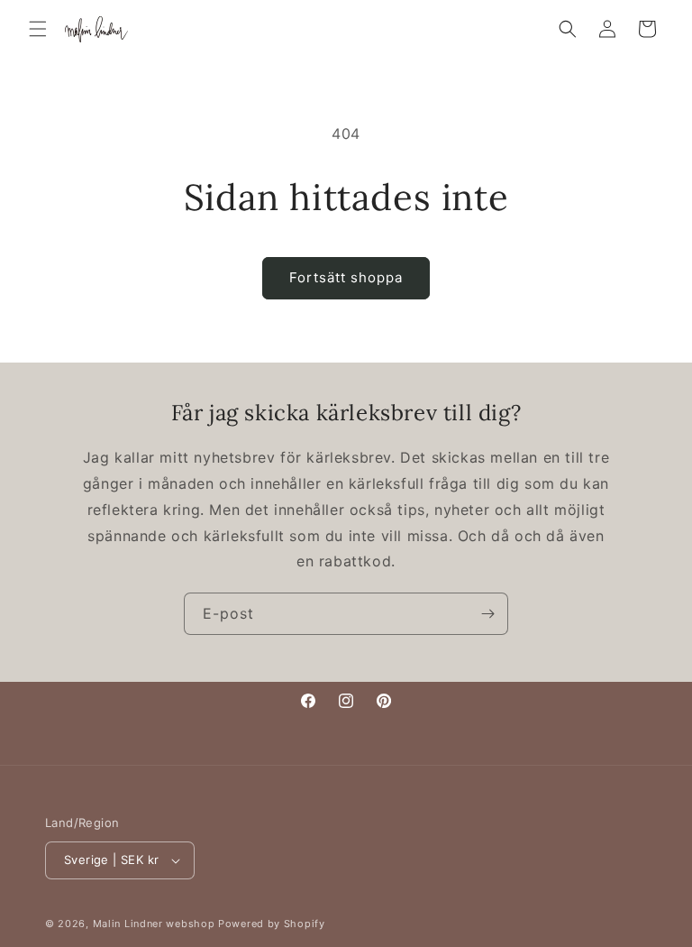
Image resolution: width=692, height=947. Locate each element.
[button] (38, 29)
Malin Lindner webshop (154, 923)
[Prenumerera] (487, 614)
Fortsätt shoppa (346, 277)
